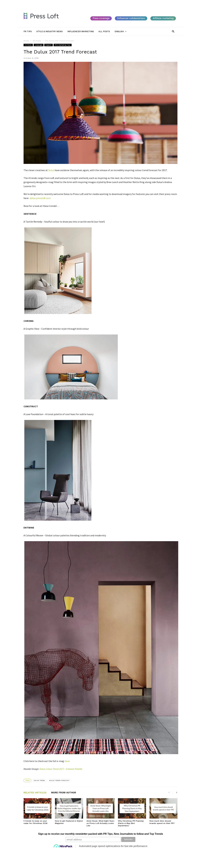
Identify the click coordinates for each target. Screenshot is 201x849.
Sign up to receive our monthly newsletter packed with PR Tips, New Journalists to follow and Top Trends (100, 834)
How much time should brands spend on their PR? (162, 822)
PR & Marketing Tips (62, 45)
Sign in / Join (29, 3)
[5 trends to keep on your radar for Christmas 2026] (38, 808)
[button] (173, 31)
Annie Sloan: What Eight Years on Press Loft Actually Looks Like (100, 823)
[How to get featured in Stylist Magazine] (69, 808)
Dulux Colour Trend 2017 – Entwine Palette (61, 768)
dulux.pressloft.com (40, 198)
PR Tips (42, 3)
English (49, 45)
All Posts (99, 3)
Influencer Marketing (82, 3)
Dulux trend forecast (59, 780)
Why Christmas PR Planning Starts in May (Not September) (131, 823)
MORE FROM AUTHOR (63, 792)
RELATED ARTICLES (35, 792)
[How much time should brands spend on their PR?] (163, 808)
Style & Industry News (59, 3)
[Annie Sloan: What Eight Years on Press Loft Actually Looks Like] (100, 808)
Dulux (51, 170)
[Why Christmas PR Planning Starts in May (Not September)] (132, 808)
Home (26, 41)
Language (38, 45)
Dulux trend (39, 780)
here (67, 761)
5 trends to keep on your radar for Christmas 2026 (35, 822)
